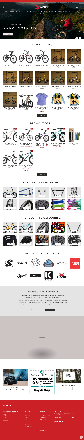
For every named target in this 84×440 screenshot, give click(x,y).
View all (42, 115)
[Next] (80, 38)
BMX (5, 11)
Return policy (28, 426)
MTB (11, 11)
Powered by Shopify (42, 434)
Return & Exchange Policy (45, 415)
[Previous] (76, 38)
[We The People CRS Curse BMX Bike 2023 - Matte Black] (43, 147)
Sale (78, 11)
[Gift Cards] (68, 376)
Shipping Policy (43, 417)
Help (26, 422)
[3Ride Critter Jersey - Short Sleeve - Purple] (41, 111)
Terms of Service (28, 424)
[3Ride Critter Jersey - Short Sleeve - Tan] (43, 111)
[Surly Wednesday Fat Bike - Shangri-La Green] (25, 170)
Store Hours (5, 419)
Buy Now (69, 388)
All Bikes (19, 11)
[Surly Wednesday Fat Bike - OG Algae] (26, 170)
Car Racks (61, 11)
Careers (26, 419)
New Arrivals (70, 11)
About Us (27, 413)
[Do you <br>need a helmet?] (15, 377)
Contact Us (27, 415)
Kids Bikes (42, 355)
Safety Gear (37, 11)
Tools (27, 11)
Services (41, 13)
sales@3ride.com (6, 417)
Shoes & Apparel (49, 11)
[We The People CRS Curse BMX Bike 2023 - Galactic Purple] (41, 147)
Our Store (27, 421)
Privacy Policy (42, 413)
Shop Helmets (15, 392)
